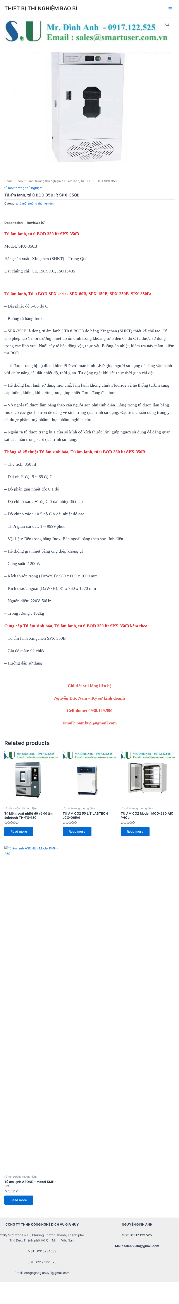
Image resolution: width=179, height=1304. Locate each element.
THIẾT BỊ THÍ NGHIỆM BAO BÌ (40, 8)
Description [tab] (13, 223)
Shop (19, 181)
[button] (167, 25)
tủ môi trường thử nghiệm (43, 181)
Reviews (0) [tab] (36, 223)
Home (8, 181)
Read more (18, 832)
